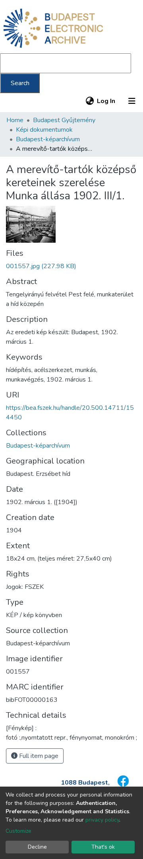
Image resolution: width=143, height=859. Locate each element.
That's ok (103, 847)
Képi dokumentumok (44, 129)
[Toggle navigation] (132, 101)
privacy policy (102, 820)
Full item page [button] (37, 756)
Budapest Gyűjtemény (64, 120)
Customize (18, 831)
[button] (90, 101)
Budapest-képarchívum (48, 139)
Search (20, 83)
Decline (37, 847)
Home (14, 120)
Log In (106, 101)
